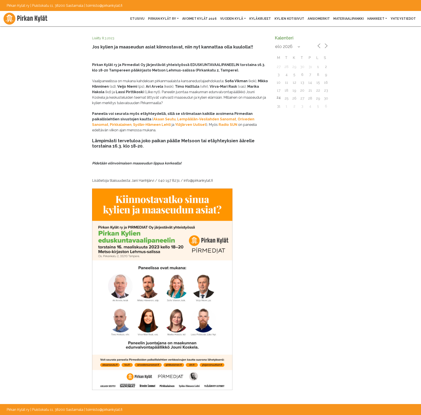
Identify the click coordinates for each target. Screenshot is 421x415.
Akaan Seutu (164, 119)
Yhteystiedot (403, 18)
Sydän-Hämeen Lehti (152, 125)
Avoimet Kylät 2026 (199, 18)
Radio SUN (228, 125)
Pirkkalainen (121, 125)
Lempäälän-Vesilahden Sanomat (206, 119)
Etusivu (137, 18)
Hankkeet (375, 18)
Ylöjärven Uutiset (190, 125)
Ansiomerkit (319, 18)
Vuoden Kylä (231, 18)
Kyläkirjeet (260, 18)
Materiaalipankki (348, 18)
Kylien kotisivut (289, 18)
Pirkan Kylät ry (162, 18)
